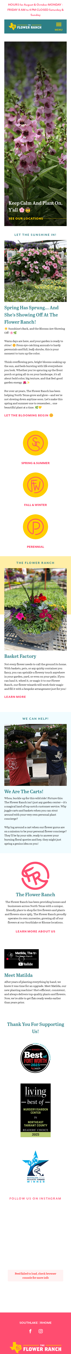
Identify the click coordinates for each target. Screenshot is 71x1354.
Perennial (35, 547)
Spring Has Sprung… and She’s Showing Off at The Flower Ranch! (31, 314)
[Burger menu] (58, 24)
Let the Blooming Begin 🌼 (29, 415)
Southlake (28, 1323)
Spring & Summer (35, 463)
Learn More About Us (35, 931)
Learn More (15, 697)
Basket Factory (20, 656)
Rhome (46, 1323)
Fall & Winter (35, 505)
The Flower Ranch (35, 894)
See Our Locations (26, 218)
